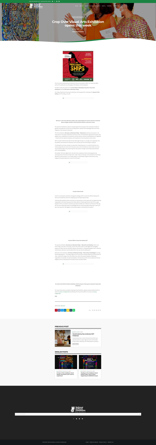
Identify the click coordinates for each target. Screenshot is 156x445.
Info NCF (63, 305)
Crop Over (76, 17)
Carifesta (60, 371)
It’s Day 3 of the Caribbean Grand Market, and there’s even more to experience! (65, 374)
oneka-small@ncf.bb (64, 291)
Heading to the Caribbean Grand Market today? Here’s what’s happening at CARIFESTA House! (89, 374)
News (81, 17)
